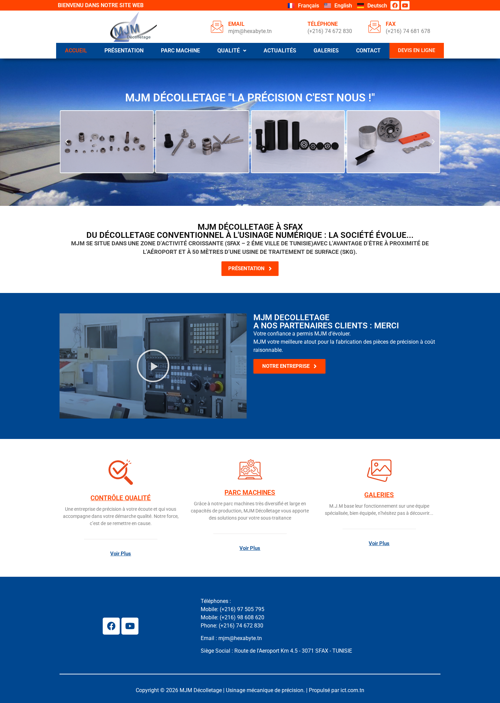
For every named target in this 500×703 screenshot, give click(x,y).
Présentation (124, 50)
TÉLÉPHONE (322, 24)
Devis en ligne (416, 50)
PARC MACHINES (249, 492)
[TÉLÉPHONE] (296, 26)
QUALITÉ (228, 50)
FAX (391, 24)
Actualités (280, 50)
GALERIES (379, 495)
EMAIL (236, 24)
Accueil (76, 50)
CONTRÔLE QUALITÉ (120, 498)
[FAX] (374, 26)
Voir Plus (120, 554)
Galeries (326, 50)
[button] (232, 51)
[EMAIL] (217, 26)
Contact (368, 50)
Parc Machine (180, 50)
